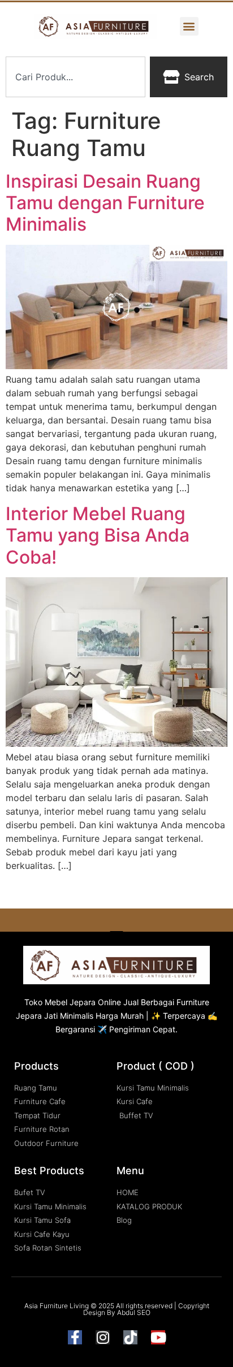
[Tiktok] (130, 1337)
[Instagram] (103, 1337)
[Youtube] (158, 1337)
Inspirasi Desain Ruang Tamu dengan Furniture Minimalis (105, 203)
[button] (189, 26)
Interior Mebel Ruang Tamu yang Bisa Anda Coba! (97, 535)
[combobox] (75, 77)
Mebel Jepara (70, 1002)
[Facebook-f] (75, 1337)
